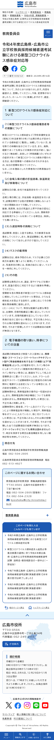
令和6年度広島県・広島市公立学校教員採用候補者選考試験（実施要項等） (27, 596)
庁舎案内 (14, 644)
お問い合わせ (33, 737)
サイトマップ (8, 714)
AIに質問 (47, 737)
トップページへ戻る (41, 607)
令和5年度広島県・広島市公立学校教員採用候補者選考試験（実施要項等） (27, 586)
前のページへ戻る (16, 607)
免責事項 (7, 719)
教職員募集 (15, 15)
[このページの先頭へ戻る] (27, 615)
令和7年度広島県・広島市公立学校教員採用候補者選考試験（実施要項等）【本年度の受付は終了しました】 (28, 574)
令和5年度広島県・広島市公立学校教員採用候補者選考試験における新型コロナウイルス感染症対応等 (28, 539)
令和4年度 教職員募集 (35, 15)
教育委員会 (35, 12)
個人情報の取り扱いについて (31, 714)
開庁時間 (15, 656)
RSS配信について (23, 719)
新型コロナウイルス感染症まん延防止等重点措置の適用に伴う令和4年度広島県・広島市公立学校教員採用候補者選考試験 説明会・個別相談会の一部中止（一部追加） (28, 556)
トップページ (21, 12)
